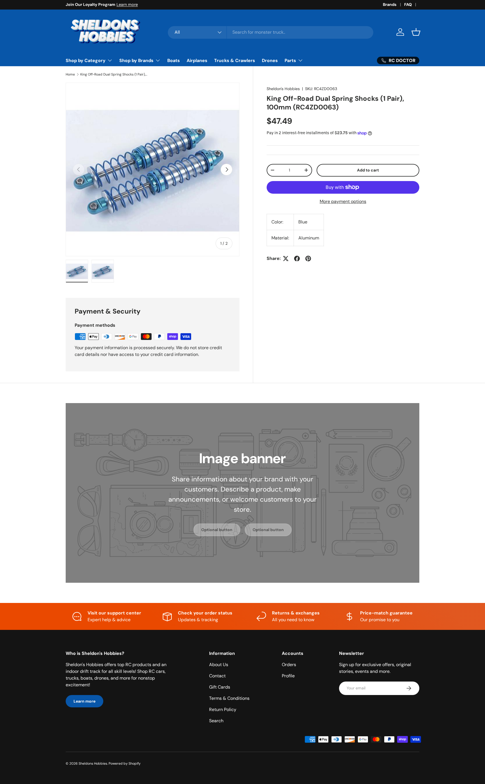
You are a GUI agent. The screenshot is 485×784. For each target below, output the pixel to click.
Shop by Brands (136, 60)
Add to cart (368, 170)
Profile (288, 676)
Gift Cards (219, 687)
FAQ (408, 4)
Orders (289, 665)
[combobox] (271, 32)
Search (216, 721)
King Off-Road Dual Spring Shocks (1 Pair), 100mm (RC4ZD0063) (114, 74)
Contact (217, 676)
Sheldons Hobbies (93, 763)
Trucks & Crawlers (234, 60)
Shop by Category (86, 60)
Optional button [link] (216, 529)
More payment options (343, 201)
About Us (218, 665)
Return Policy (222, 709)
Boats (173, 60)
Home (70, 74)
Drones (270, 60)
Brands (390, 4)
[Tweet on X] (285, 258)
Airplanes (197, 60)
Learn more (127, 4)
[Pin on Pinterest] (308, 258)
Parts (290, 60)
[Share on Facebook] (297, 258)
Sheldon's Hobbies (283, 88)
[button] (416, 32)
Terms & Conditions (229, 698)
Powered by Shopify (125, 763)
